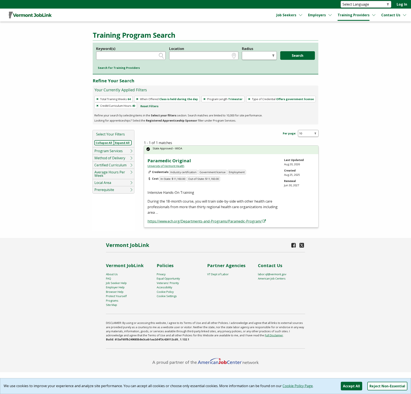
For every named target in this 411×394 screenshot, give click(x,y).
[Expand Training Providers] (374, 15)
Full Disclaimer (274, 335)
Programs (112, 300)
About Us (112, 274)
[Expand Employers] (330, 15)
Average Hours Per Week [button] (109, 174)
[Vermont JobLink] (30, 15)
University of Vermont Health (165, 166)
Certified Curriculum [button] (110, 165)
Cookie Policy (165, 292)
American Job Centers (272, 278)
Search (297, 55)
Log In (402, 4)
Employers (317, 15)
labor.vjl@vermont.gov (272, 274)
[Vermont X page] (301, 245)
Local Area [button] (102, 182)
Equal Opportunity (168, 278)
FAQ (108, 278)
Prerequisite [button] (104, 189)
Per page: (289, 133)
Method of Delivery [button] (109, 158)
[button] (118, 68)
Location (176, 48)
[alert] (231, 150)
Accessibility (164, 287)
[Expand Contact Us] (404, 15)
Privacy (161, 274)
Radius (247, 48)
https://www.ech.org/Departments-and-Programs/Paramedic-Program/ (204, 221)
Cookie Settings (167, 296)
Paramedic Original (169, 161)
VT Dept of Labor (218, 274)
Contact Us (390, 15)
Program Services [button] (108, 151)
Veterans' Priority (168, 283)
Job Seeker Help (116, 283)
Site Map (111, 305)
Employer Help (115, 287)
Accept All (351, 386)
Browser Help (115, 292)
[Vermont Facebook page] (293, 245)
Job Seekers (286, 15)
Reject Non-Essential (387, 386)
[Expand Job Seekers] (300, 15)
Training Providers (353, 15)
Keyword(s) (105, 48)
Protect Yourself (116, 296)
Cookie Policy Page (298, 385)
